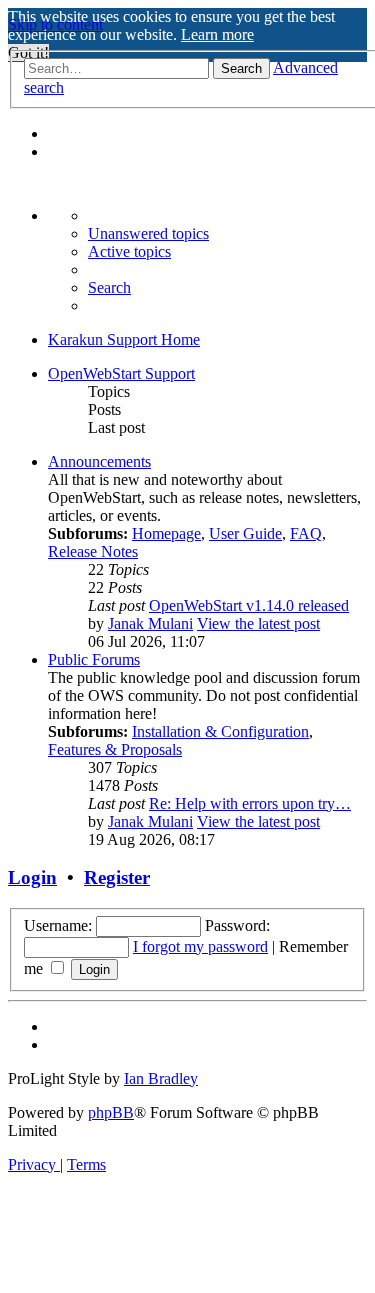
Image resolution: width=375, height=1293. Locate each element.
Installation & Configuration (220, 731)
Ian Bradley (161, 1078)
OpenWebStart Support (121, 373)
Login (32, 877)
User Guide (245, 533)
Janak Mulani (150, 623)
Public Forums (94, 659)
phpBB (111, 1112)
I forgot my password (200, 946)
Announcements (99, 461)
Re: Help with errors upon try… (250, 803)
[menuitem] (148, 233)
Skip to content (55, 24)
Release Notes (93, 551)
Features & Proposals (115, 749)
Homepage (166, 533)
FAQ (306, 533)
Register (117, 877)
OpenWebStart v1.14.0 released (249, 605)
